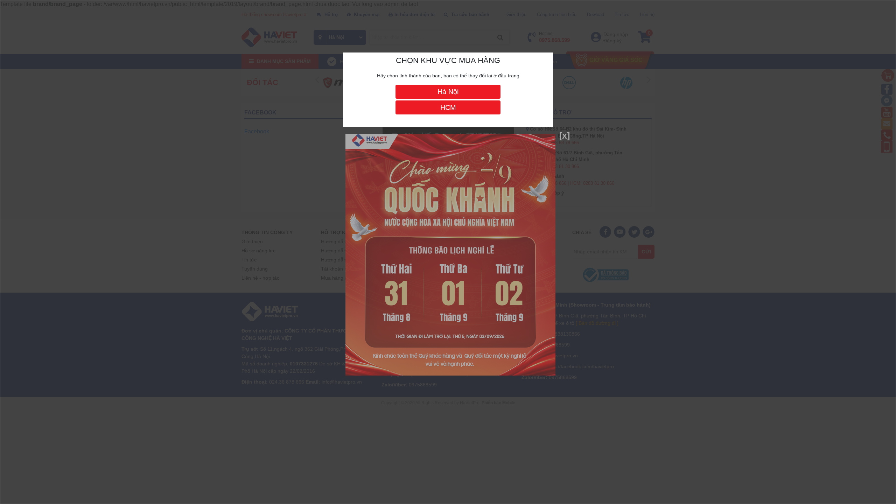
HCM (448, 107)
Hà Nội (448, 92)
